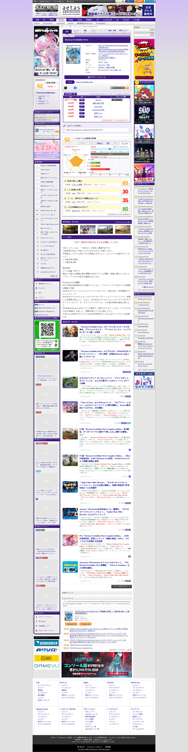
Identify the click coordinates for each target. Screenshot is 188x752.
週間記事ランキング (45, 283)
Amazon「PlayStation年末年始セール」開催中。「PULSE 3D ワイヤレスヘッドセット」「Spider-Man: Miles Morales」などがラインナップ (104, 512)
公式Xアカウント (45, 1)
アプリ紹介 (89, 722)
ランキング (149, 1)
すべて (124, 143)
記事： (45, 131)
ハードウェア (107, 20)
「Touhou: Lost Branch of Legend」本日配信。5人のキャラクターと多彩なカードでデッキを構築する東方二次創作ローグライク (145, 231)
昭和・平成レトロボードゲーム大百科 (49, 233)
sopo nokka (98, 106)
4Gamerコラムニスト (47, 238)
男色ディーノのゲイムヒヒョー (49, 191)
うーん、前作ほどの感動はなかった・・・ (85, 198)
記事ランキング (43, 700)
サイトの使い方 (59, 1)
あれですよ (76, 211)
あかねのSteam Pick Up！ (48, 272)
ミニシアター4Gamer (47, 246)
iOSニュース (89, 712)
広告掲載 (108, 746)
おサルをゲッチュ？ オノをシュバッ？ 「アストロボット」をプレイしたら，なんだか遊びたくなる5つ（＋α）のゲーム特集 (104, 380)
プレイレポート (48, 23)
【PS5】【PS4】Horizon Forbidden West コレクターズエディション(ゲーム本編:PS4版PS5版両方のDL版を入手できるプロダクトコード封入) (98, 641)
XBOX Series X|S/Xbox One (46, 308)
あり (82, 103)
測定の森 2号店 (98, 103)
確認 (82, 99)
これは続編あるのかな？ (78, 207)
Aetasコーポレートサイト (46, 630)
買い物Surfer (45, 250)
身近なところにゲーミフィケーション (49, 259)
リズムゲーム (137, 724)
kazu (73, 193)
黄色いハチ (98, 116)
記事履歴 (139, 1)
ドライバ (41, 297)
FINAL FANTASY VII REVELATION (145, 311)
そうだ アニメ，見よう (48, 214)
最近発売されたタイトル (84, 23)
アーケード (135, 709)
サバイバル (105, 70)
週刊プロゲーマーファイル (49, 178)
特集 (40, 98)
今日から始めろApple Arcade (50, 224)
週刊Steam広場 (45, 206)
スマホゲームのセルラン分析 (49, 196)
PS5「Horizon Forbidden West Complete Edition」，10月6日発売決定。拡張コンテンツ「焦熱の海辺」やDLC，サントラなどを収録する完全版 (104, 538)
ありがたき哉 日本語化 (48, 254)
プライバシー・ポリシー (94, 746)
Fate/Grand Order (143, 326)
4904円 (71, 106)
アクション (102, 65)
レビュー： (51, 131)
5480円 (71, 113)
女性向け (89, 20)
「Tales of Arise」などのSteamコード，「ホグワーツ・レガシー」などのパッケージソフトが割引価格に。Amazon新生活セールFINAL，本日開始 (105, 405)
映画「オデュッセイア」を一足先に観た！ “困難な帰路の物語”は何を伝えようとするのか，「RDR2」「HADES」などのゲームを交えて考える (46, 406)
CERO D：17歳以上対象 (106, 67)
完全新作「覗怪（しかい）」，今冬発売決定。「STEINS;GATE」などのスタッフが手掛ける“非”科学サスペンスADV (145, 241)
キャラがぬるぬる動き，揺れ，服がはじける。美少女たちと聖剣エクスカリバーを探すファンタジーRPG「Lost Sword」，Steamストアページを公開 (145, 211)
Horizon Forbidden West (47, 129)
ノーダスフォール (143, 304)
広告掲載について (44, 626)
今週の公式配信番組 (47, 182)
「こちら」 (105, 739)
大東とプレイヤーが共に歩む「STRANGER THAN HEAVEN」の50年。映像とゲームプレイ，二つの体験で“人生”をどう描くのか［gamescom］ (46, 551)
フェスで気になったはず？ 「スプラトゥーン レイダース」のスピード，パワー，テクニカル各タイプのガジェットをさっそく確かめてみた (47, 493)
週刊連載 (41, 695)
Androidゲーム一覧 (92, 729)
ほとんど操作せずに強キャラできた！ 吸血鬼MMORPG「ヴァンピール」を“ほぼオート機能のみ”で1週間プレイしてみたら (47, 465)
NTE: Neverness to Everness (146, 319)
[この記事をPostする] (65, 88)
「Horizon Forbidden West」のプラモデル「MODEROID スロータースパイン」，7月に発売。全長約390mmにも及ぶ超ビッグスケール (105, 354)
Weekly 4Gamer (45, 169)
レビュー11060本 (41, 15)
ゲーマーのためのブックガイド (49, 219)
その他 (134, 726)
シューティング (138, 722)
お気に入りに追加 (118, 87)
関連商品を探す (108, 120)
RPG (108, 65)
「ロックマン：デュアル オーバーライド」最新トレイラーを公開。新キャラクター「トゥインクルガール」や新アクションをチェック (145, 281)
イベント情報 (137, 714)
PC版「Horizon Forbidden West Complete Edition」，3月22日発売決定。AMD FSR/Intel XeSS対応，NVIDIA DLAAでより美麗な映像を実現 (104, 458)
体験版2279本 (53, 15)
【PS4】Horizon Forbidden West (81, 645)
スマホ (79, 20)
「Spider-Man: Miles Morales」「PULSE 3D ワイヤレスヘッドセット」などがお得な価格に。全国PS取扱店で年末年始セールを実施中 (104, 485)
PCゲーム (41, 304)
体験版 (40, 690)
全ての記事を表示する (122, 586)
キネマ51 (43, 264)
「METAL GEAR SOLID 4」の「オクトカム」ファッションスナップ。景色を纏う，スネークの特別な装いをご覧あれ (46, 378)
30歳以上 (100, 143)
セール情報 (89, 719)
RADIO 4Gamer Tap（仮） (49, 210)
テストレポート (115, 714)
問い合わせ (70, 1)
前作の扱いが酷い (75, 181)
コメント (70, 88)
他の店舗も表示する (122, 120)
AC (117, 20)
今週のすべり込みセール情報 (49, 202)
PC (44, 20)
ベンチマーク (114, 724)
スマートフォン (89, 709)
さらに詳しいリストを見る (119, 214)
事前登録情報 (90, 717)
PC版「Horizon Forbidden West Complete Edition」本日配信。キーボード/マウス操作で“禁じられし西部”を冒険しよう (104, 432)
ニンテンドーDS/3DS (67, 709)
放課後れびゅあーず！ (48, 268)
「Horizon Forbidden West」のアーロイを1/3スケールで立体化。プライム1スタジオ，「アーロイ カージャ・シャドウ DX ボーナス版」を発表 (105, 329)
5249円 (71, 110)
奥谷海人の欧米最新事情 (48, 165)
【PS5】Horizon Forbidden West (81, 648)
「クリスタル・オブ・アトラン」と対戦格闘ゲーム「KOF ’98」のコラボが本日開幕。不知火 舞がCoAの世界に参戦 (145, 271)
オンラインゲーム (44, 685)
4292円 (71, 103)
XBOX (51, 20)
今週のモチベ (45, 173)
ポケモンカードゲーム (145, 299)
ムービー (71, 23)
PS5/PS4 (61, 20)
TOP (37, 20)
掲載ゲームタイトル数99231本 (46, 13)
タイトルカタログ (68, 698)
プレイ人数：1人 (115, 70)
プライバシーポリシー (46, 616)
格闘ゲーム (136, 717)
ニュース (41, 96)
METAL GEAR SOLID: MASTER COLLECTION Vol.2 (146, 356)
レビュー (37, 23)
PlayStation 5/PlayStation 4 (46, 311)
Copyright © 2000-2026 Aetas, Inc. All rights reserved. (94, 749)
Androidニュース (91, 714)
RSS (35, 1)
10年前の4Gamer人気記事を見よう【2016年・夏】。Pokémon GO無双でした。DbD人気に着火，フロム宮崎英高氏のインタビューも (47, 434)
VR (97, 20)
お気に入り (129, 1)
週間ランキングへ (149, 287)
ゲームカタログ (101, 23)
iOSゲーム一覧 (90, 726)
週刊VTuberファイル (47, 186)
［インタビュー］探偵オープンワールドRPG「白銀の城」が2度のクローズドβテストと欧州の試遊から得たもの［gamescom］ (47, 579)
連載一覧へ (55, 276)
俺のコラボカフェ (46, 228)
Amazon (98, 100)
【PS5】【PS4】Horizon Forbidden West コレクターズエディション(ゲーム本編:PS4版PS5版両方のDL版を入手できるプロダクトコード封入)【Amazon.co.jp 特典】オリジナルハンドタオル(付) (99, 635)
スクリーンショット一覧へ (123, 222)
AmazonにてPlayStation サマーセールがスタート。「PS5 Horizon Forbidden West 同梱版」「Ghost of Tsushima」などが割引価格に (104, 565)
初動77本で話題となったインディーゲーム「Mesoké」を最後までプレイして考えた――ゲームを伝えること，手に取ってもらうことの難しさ (47, 520)
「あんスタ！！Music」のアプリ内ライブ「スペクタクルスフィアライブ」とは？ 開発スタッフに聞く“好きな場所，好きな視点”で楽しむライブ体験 (46, 607)
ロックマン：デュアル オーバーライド (145, 365)
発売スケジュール (68, 695)
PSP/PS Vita (135, 683)
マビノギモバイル (143, 332)
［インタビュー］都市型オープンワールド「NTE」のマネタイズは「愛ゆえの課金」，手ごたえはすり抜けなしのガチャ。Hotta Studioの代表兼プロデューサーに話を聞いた (145, 191)
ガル (73, 202)
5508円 (71, 116)
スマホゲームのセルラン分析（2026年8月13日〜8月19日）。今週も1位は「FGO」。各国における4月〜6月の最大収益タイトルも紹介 (146, 201)
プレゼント (42, 288)
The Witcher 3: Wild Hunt (145, 338)
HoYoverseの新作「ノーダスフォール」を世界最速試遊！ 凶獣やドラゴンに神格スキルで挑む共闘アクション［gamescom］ (145, 221)
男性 (108, 143)
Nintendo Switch (43, 314)
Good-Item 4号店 (98, 110)
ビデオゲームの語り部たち (49, 242)
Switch (71, 20)
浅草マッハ (98, 113)
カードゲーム (137, 719)
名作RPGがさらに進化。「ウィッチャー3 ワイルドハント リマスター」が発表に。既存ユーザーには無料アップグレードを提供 (145, 251)
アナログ (126, 20)
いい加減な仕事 (74, 190)
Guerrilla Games (103, 58)
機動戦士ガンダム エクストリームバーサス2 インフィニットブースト (145, 346)
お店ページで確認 (71, 100)
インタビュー (60, 23)
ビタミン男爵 (77, 185)
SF (99, 70)
